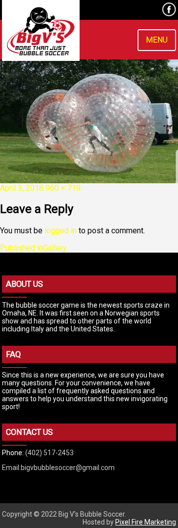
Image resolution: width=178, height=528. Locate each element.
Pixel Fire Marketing (145, 522)
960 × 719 (63, 188)
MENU (157, 40)
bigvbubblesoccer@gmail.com (68, 468)
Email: (11, 468)
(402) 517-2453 (49, 453)
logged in (60, 230)
